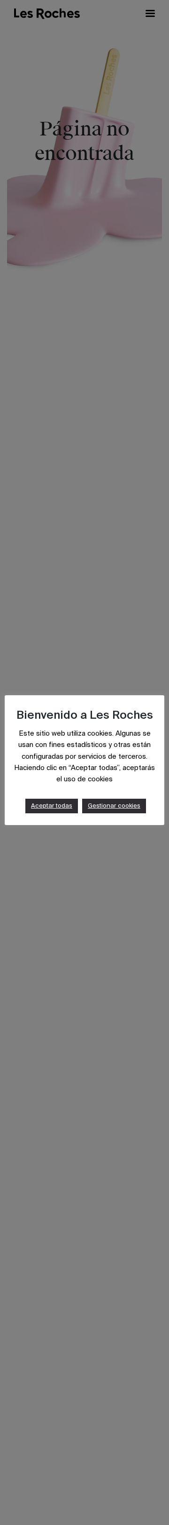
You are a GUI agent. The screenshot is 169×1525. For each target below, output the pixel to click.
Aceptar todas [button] (51, 806)
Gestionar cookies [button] (114, 806)
